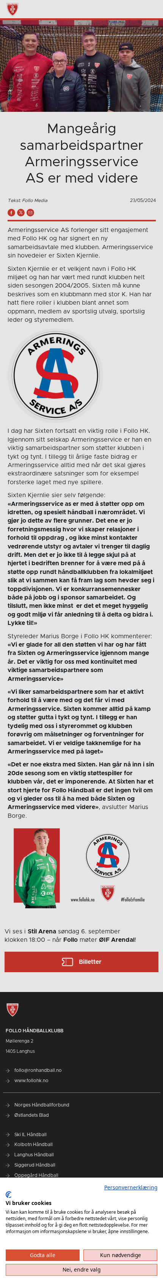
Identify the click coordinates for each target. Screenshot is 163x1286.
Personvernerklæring (130, 1187)
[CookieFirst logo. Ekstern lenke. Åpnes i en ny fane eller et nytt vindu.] (8, 1194)
